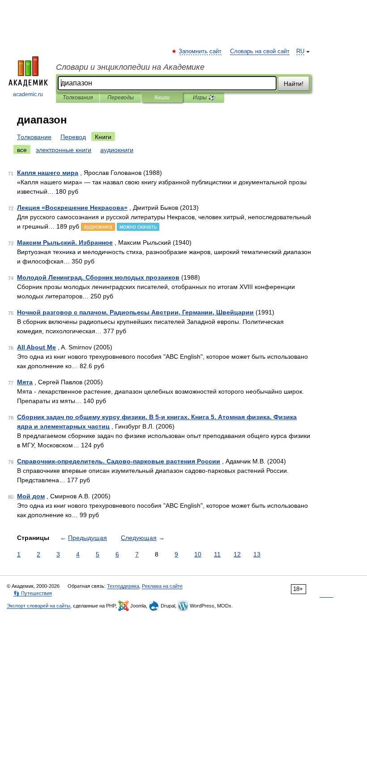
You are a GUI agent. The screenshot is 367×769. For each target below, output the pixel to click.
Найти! (293, 83)
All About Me (36, 347)
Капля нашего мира (47, 172)
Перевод (73, 136)
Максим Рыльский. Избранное (65, 242)
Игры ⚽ (204, 97)
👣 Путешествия (32, 593)
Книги (162, 97)
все (22, 149)
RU (300, 51)
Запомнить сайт (200, 51)
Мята (25, 382)
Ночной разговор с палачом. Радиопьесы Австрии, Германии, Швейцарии (135, 312)
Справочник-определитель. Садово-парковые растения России (118, 461)
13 (256, 554)
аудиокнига (98, 227)
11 (217, 554)
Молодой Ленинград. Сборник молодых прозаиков (98, 277)
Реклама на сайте (162, 586)
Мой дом (31, 496)
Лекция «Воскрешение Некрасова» (72, 207)
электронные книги (63, 149)
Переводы (120, 97)
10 (197, 554)
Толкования (78, 97)
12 (237, 554)
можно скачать (138, 227)
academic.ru (28, 94)
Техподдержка (123, 586)
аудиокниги (116, 149)
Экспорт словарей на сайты (38, 605)
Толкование (34, 136)
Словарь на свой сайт (260, 51)
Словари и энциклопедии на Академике (130, 67)
